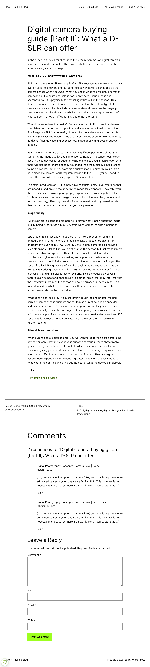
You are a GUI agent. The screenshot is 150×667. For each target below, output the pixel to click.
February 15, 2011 (46, 505)
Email (31, 605)
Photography (43, 406)
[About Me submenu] (99, 7)
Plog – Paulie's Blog (16, 6)
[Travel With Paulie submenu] (124, 7)
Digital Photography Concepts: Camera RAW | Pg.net (68, 465)
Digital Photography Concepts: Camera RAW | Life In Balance (73, 502)
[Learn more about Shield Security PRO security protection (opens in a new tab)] (4, 662)
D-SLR (80, 410)
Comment (34, 554)
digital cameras (93, 410)
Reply (40, 492)
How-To (130, 410)
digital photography (114, 410)
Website (32, 620)
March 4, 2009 (44, 469)
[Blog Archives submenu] (144, 7)
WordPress (138, 659)
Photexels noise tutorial (44, 377)
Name (31, 590)
